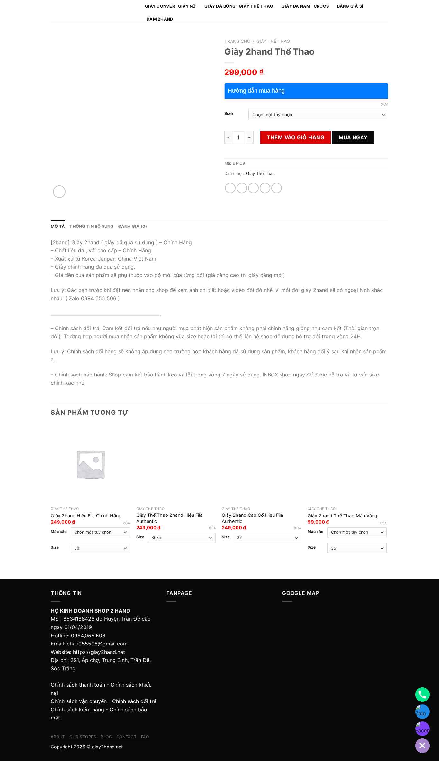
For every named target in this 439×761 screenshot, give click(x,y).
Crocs (321, 6)
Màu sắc (59, 532)
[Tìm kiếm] (376, 11)
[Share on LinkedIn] (276, 188)
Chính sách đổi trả (134, 701)
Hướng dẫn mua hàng (256, 91)
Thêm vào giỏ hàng (295, 137)
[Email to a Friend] (253, 188)
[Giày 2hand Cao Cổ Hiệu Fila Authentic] (261, 464)
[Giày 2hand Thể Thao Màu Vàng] (347, 464)
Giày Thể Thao (256, 6)
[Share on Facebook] (230, 188)
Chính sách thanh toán (78, 685)
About (58, 736)
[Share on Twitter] (242, 188)
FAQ (145, 736)
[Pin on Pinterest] (265, 188)
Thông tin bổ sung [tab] (91, 226)
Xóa (384, 104)
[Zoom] (59, 191)
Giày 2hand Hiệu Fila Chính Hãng (86, 515)
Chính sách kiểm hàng (77, 709)
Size (228, 113)
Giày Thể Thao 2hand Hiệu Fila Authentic (169, 518)
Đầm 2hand (160, 19)
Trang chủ (237, 41)
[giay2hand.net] (93, 11)
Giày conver (160, 6)
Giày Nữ (187, 6)
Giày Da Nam (296, 6)
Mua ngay (353, 138)
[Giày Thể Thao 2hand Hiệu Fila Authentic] (176, 464)
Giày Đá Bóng (220, 6)
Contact (126, 736)
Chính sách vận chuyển (79, 701)
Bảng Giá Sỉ (350, 6)
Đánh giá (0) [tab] (132, 226)
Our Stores (82, 736)
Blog (106, 736)
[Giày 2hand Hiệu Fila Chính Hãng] (90, 464)
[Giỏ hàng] (385, 11)
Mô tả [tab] (58, 226)
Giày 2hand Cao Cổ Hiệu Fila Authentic (252, 518)
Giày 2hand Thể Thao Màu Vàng (342, 515)
